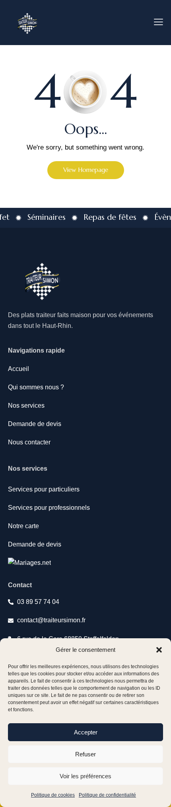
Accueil (18, 368)
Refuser (85, 754)
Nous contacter (29, 442)
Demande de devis (34, 423)
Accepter (85, 732)
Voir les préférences (85, 776)
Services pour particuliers (44, 489)
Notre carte (23, 526)
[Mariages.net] (29, 562)
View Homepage (85, 170)
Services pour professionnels (49, 507)
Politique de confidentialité (107, 795)
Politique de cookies (53, 795)
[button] (159, 650)
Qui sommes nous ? (36, 387)
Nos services (26, 405)
